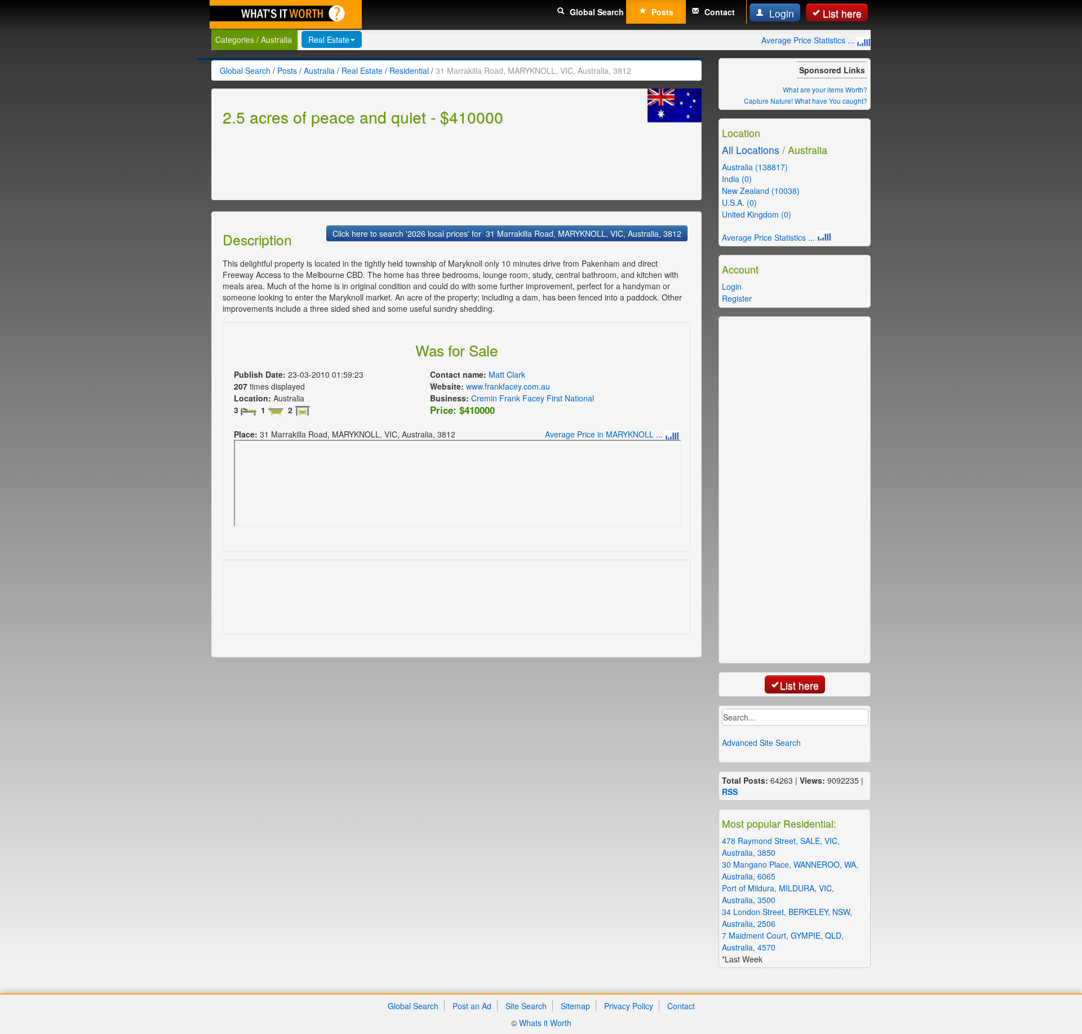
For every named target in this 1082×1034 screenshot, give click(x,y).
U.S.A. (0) (739, 202)
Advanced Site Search (761, 742)
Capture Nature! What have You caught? (805, 100)
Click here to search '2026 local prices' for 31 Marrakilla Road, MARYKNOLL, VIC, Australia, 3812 (506, 233)
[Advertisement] (428, 161)
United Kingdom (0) (756, 214)
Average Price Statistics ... (809, 40)
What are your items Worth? (825, 89)
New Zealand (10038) (761, 190)
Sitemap (575, 1005)
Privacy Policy (628, 1005)
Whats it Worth (545, 1022)
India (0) (737, 178)
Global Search (595, 11)
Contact (718, 11)
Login (780, 13)
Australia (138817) (755, 167)
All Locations (750, 150)
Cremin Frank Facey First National (532, 398)
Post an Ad (472, 1005)
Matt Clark (507, 374)
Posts (661, 11)
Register (737, 298)
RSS (730, 791)
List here (842, 13)
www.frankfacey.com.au (508, 386)
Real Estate (328, 39)
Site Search (526, 1005)
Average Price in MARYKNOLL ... (605, 434)
